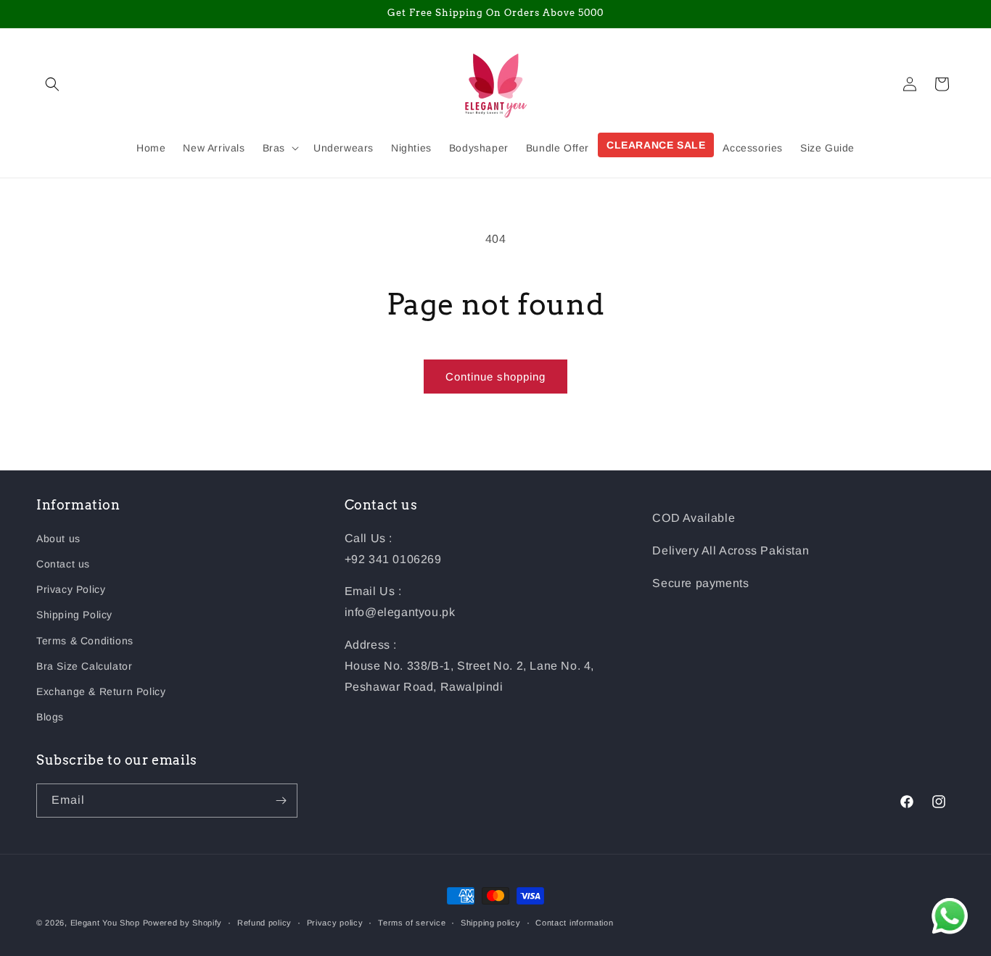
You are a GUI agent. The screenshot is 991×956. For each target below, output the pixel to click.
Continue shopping (495, 376)
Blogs (50, 717)
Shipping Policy (74, 614)
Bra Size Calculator (84, 666)
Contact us (63, 564)
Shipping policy (491, 922)
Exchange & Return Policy (100, 691)
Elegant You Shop (105, 922)
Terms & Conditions (84, 641)
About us (58, 538)
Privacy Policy (70, 589)
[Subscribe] (281, 800)
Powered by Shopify (183, 922)
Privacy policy (335, 922)
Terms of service (411, 922)
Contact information (574, 922)
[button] (52, 84)
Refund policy (264, 922)
